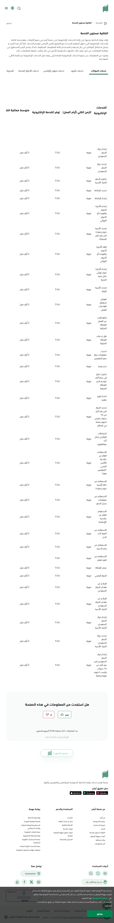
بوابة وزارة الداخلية (34, 817)
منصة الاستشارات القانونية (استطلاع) (31, 841)
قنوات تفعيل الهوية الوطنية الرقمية (63, 834)
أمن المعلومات (100, 843)
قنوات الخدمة (68, 828)
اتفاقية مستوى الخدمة (97, 832)
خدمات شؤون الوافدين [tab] (53, 70)
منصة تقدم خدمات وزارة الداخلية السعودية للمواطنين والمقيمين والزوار (76, 782)
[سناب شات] (17, 882)
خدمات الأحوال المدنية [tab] (28, 70)
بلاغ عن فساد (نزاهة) (66, 821)
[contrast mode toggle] (105, 873)
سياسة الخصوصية (99, 821)
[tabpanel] (57, 379)
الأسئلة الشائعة (67, 825)
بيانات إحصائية (100, 839)
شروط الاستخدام (99, 825)
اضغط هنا (103, 59)
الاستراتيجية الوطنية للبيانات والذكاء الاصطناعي (30, 826)
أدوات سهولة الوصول (97, 836)
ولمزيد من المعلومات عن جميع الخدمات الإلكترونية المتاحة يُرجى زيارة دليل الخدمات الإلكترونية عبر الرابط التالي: (58, 57)
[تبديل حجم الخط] (98, 873)
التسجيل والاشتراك (66, 839)
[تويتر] (31, 882)
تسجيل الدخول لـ (60, 753)
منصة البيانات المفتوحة (32, 831)
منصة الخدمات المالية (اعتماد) (30, 846)
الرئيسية (99, 23)
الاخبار (103, 828)
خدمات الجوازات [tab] (98, 70)
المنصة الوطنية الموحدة (32, 821)
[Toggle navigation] (6, 8)
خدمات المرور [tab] (77, 70)
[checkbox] (64, 714)
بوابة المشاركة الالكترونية (31, 835)
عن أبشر (102, 817)
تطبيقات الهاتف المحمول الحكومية (28, 849)
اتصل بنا (70, 817)
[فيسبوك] (24, 882)
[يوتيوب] (38, 882)
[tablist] (57, 72)
